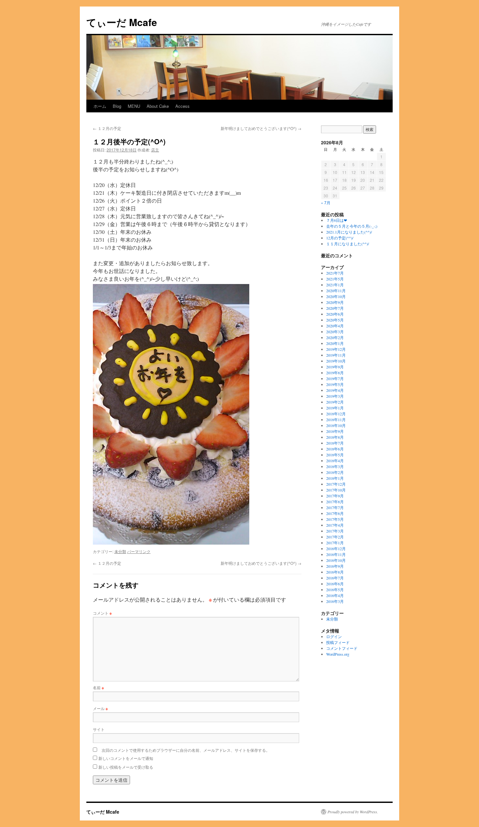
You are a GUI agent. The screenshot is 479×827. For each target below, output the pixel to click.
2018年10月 (336, 425)
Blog (117, 106)
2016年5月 (335, 589)
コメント (102, 613)
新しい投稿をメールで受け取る (125, 767)
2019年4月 (335, 390)
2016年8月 (335, 572)
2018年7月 (335, 443)
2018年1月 (335, 478)
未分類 (120, 551)
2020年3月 (335, 331)
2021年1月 (335, 284)
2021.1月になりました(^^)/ (349, 232)
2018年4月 (335, 460)
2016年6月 (335, 583)
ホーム (100, 106)
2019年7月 (335, 378)
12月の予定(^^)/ (339, 237)
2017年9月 (335, 495)
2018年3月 (335, 466)
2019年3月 (335, 396)
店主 (155, 149)
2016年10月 (336, 560)
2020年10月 (336, 296)
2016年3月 (335, 601)
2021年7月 (335, 273)
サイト (99, 729)
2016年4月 (335, 595)
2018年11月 (336, 419)
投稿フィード (338, 642)
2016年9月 (335, 566)
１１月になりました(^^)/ (347, 243)
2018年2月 (335, 472)
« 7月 (325, 202)
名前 (98, 687)
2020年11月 (336, 290)
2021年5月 (335, 278)
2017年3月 (335, 531)
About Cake (158, 106)
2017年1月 (335, 542)
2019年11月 (336, 355)
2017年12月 (336, 484)
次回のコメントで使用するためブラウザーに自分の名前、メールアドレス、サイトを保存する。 (186, 750)
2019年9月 (335, 366)
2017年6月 (335, 513)
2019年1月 (335, 407)
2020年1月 (335, 343)
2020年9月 (335, 302)
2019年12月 (336, 349)
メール (100, 708)
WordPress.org (337, 654)
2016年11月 (336, 554)
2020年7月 (335, 308)
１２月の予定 (107, 128)
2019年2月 (335, 402)
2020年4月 (335, 325)
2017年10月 (336, 489)
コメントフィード (341, 648)
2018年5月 (335, 454)
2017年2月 (335, 536)
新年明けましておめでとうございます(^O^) (261, 128)
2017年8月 (335, 501)
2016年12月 (336, 548)
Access (182, 106)
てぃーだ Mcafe (121, 22)
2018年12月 (336, 413)
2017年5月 (335, 519)
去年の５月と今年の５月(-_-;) (351, 226)
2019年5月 (335, 384)
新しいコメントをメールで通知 (125, 758)
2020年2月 (335, 337)
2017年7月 (335, 507)
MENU (134, 106)
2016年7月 (335, 577)
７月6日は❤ (336, 220)
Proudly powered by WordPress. (352, 811)
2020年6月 (335, 314)
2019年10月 (336, 361)
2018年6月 (335, 448)
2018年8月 (335, 437)
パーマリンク (139, 551)
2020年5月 (335, 319)
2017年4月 (335, 525)
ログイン (334, 636)
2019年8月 (335, 372)
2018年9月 (335, 431)
